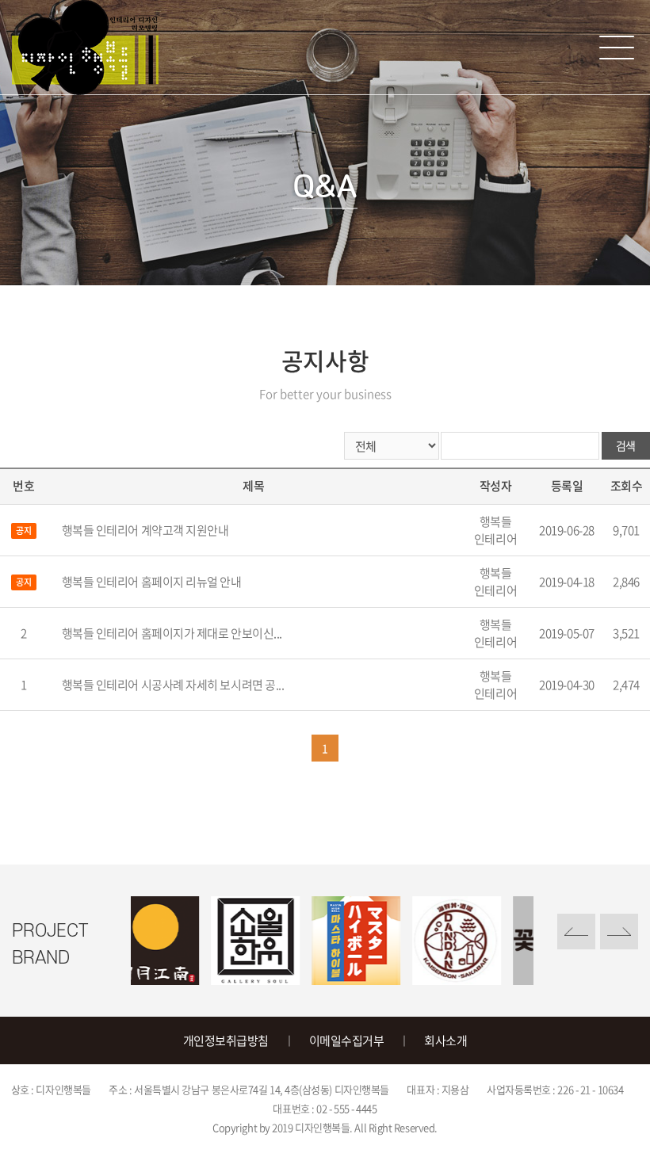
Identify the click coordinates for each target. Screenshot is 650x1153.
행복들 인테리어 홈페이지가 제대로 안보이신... (172, 633)
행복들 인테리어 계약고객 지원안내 (145, 530)
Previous (576, 931)
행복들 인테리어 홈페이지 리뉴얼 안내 (152, 581)
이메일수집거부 (346, 1040)
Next (619, 931)
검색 (626, 445)
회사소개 (445, 1040)
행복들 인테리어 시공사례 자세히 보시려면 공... (173, 684)
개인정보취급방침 (226, 1040)
